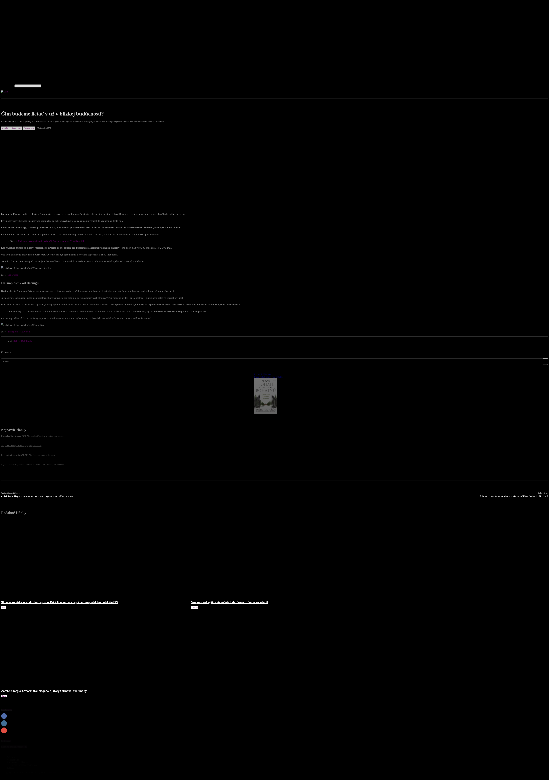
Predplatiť (543, 730)
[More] (72, 198)
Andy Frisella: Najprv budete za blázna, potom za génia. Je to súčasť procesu (37, 496)
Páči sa (545, 716)
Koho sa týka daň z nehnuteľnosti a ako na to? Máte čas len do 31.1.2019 (514, 496)
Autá (3, 607)
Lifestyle (195, 607)
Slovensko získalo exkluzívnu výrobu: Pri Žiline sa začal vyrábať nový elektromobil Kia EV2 (59, 602)
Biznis (4, 696)
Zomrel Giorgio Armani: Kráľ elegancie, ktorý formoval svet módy (44, 691)
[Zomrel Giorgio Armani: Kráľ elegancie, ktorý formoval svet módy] (93, 647)
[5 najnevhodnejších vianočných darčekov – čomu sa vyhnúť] (283, 558)
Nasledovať (543, 723)
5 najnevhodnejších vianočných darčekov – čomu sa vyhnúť (229, 602)
